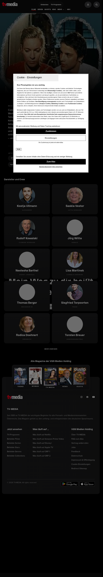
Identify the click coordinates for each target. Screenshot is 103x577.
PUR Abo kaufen (51, 161)
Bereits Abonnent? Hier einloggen (50, 167)
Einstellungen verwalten (51, 138)
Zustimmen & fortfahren (51, 131)
